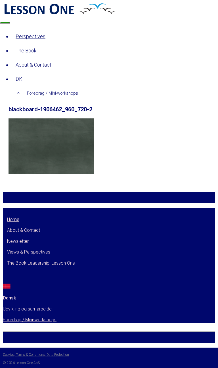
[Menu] (5, 23)
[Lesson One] (59, 14)
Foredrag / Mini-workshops (52, 93)
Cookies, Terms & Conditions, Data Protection (36, 355)
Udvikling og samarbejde (27, 309)
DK (19, 79)
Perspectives (30, 36)
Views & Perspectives (28, 252)
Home (13, 219)
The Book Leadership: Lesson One (41, 263)
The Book (26, 51)
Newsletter (18, 241)
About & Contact (33, 65)
